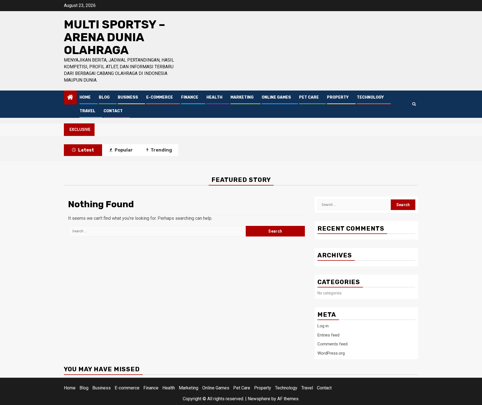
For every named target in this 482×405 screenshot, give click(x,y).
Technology (370, 97)
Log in (323, 325)
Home (85, 97)
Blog (104, 97)
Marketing (242, 97)
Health (214, 97)
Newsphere (259, 398)
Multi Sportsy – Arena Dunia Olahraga (114, 37)
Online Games (276, 97)
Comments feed (332, 344)
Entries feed (328, 335)
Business (128, 97)
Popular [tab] (123, 150)
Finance (189, 97)
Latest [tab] (85, 150)
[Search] (414, 104)
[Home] (70, 98)
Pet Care (309, 97)
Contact (113, 111)
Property (338, 97)
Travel (87, 111)
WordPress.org (331, 353)
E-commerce (159, 97)
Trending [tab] (161, 150)
